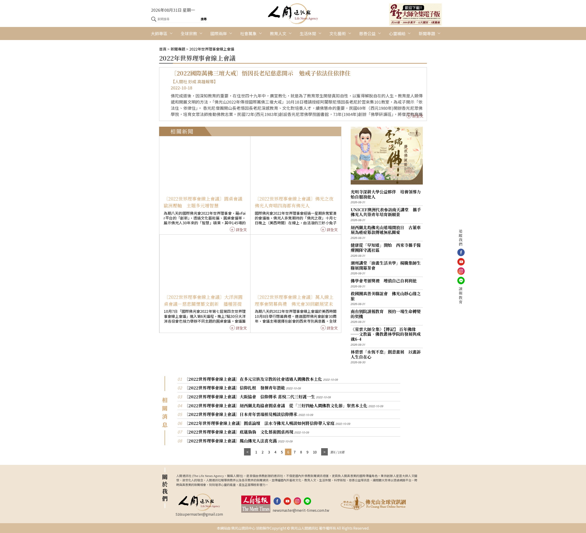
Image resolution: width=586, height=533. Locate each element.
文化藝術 (337, 33)
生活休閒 (308, 33)
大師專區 (159, 33)
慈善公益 (367, 33)
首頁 (162, 49)
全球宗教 (189, 33)
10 (315, 451)
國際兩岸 (218, 33)
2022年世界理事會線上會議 (211, 49)
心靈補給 (397, 33)
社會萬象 (248, 33)
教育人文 (278, 33)
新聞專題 (427, 33)
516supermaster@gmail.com (199, 514)
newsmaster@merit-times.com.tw (301, 510)
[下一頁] (324, 452)
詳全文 (417, 116)
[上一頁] (247, 452)
